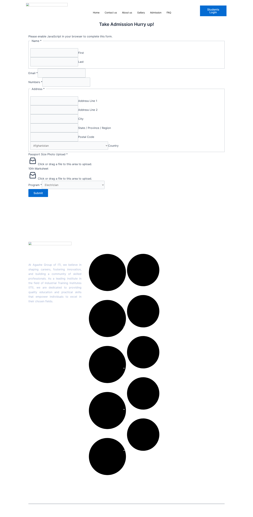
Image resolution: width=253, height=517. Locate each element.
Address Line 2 (88, 109)
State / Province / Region (94, 128)
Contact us (111, 12)
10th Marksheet (38, 168)
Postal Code (86, 137)
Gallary (141, 12)
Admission (155, 12)
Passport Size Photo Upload (48, 154)
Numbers (35, 82)
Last (81, 61)
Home (96, 12)
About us (127, 12)
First (81, 52)
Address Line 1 (87, 101)
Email (33, 73)
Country (113, 145)
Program (35, 185)
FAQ (169, 12)
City (80, 118)
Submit (38, 193)
